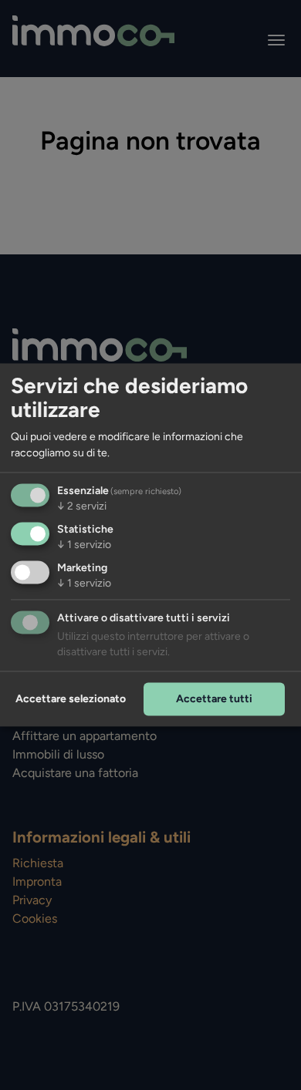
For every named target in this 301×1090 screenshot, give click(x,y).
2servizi (82, 506)
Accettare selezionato (70, 698)
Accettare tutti (214, 698)
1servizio (84, 545)
